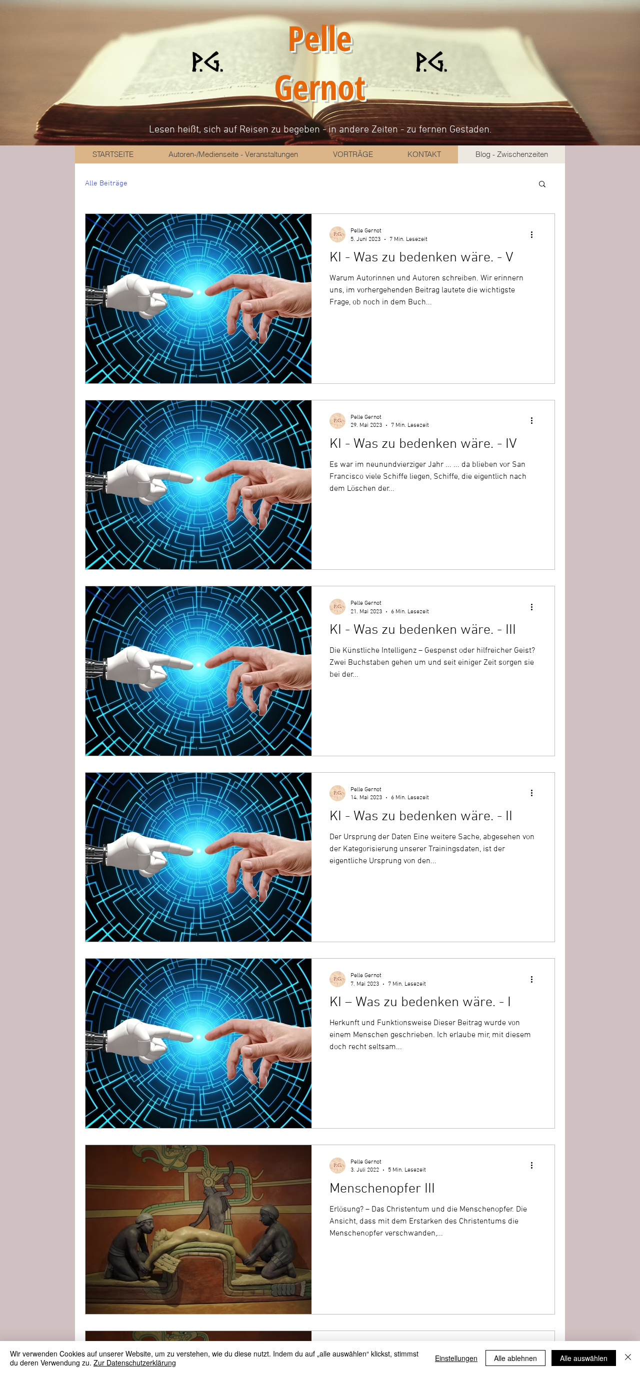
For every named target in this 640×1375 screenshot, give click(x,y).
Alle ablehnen (515, 1358)
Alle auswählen (584, 1358)
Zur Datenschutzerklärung (135, 1363)
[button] (542, 184)
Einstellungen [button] (456, 1358)
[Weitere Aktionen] (535, 234)
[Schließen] (628, 1358)
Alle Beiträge (106, 183)
